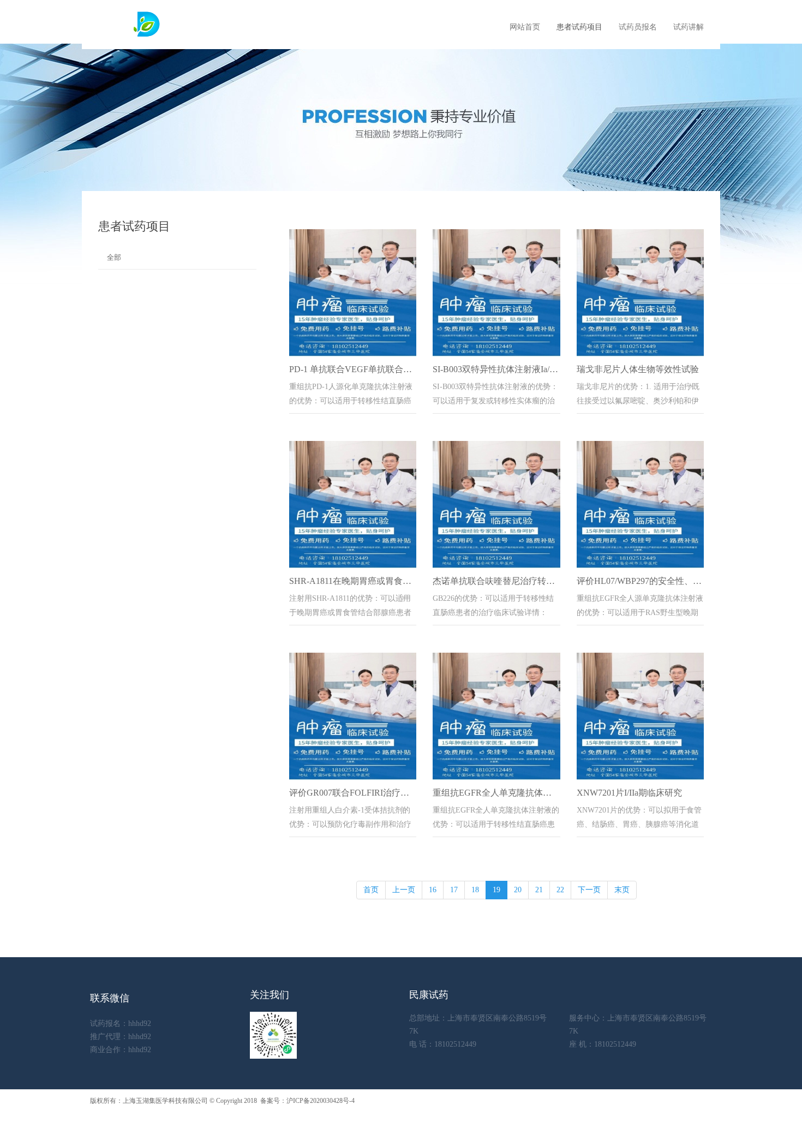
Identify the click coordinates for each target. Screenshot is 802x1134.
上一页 (403, 890)
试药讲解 (688, 27)
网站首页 (525, 27)
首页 (371, 890)
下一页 (589, 890)
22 (560, 890)
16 (432, 890)
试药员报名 (638, 27)
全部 (114, 257)
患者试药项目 (579, 27)
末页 (622, 890)
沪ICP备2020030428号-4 (320, 1101)
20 (518, 890)
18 (475, 890)
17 (454, 890)
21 (539, 890)
